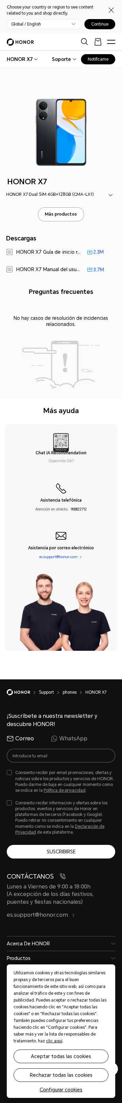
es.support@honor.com (58, 557)
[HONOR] (23, 692)
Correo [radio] (24, 738)
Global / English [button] (26, 24)
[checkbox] (61, 781)
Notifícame (98, 59)
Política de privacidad (64, 790)
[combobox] (20, 59)
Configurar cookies (61, 1089)
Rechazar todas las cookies (61, 1075)
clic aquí (54, 1041)
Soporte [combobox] (61, 59)
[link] (61, 252)
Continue (99, 24)
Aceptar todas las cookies (61, 1056)
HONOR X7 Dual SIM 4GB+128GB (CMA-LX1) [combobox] (50, 194)
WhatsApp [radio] (73, 738)
